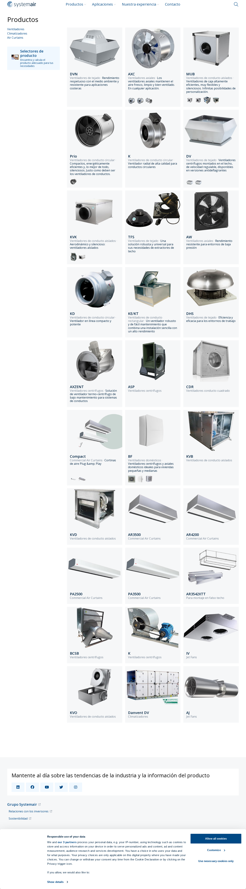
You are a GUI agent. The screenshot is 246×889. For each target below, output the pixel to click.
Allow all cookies (216, 838)
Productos (74, 4)
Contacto (172, 4)
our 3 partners (67, 842)
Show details (55, 881)
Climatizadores (17, 33)
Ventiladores (15, 29)
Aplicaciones (102, 4)
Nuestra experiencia (139, 4)
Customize (214, 850)
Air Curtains (15, 37)
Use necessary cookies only (216, 861)
